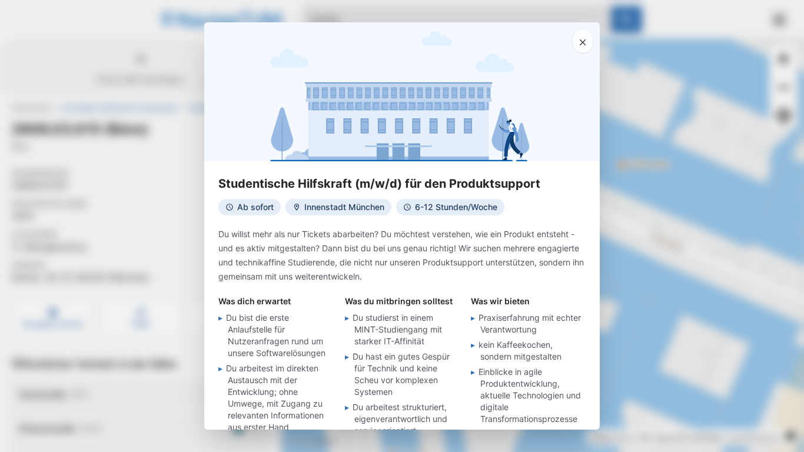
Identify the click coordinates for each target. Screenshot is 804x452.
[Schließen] (583, 41)
